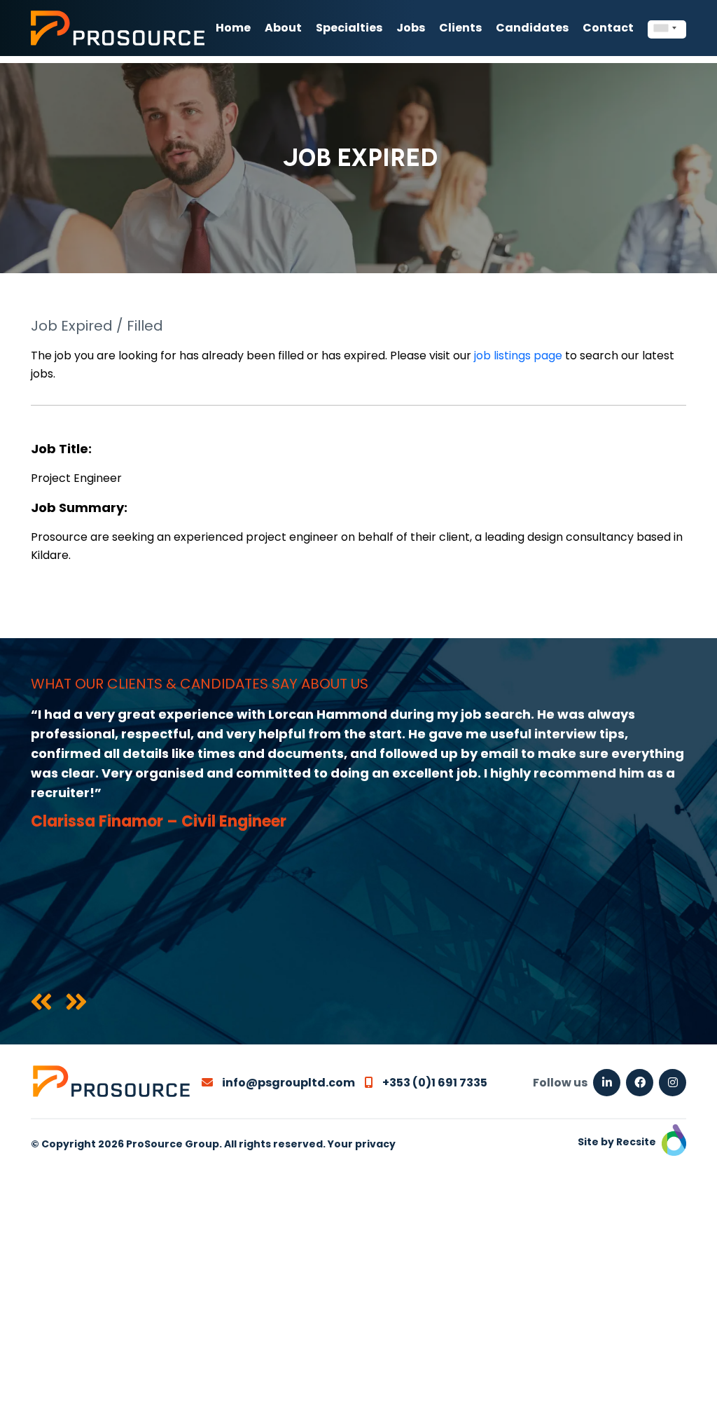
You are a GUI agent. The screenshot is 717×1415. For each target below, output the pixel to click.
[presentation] (41, 1003)
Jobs (410, 28)
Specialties (349, 28)
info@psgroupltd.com (287, 1083)
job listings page (518, 355)
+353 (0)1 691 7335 (433, 1083)
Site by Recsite (618, 1142)
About (283, 28)
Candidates (532, 28)
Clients (460, 28)
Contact (608, 28)
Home (233, 28)
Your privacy (362, 1144)
